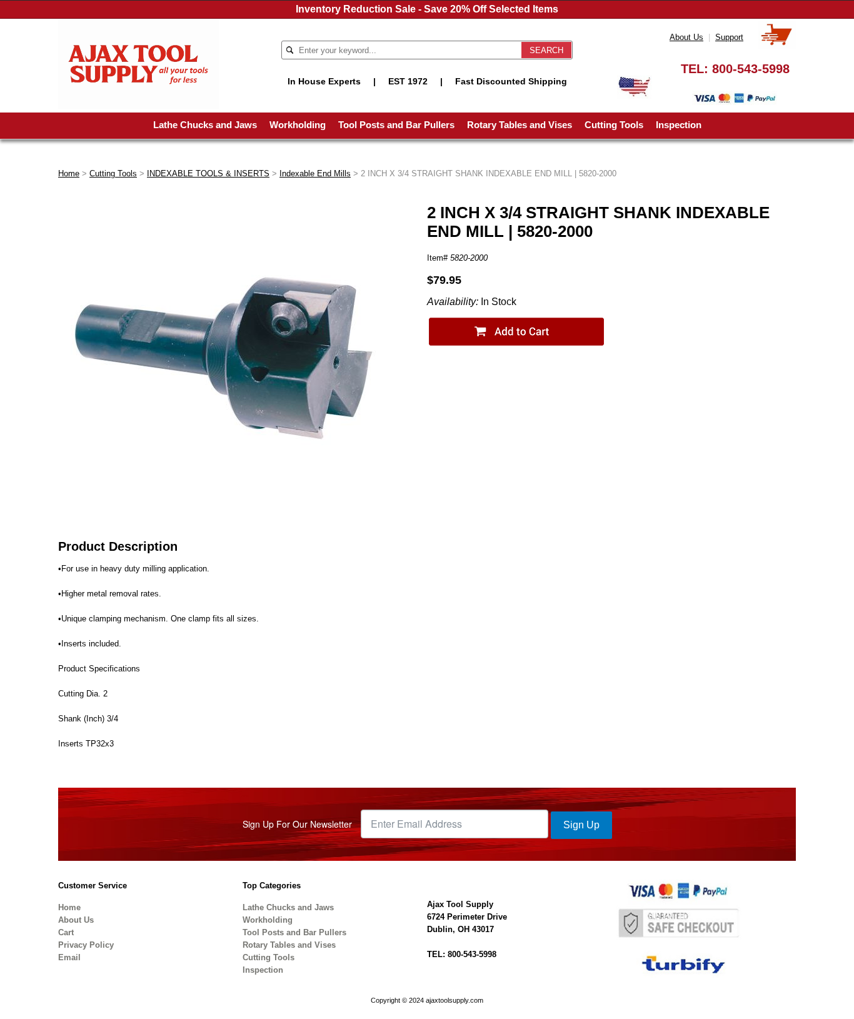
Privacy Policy (86, 945)
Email (69, 957)
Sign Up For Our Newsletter (297, 824)
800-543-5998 (751, 69)
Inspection (678, 124)
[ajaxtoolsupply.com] (138, 63)
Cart (66, 932)
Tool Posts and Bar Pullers (396, 124)
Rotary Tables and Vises (519, 124)
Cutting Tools (614, 124)
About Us (686, 37)
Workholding (297, 124)
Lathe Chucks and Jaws (205, 124)
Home (68, 173)
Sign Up (581, 825)
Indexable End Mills (315, 173)
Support (729, 37)
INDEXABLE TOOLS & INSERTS (208, 173)
